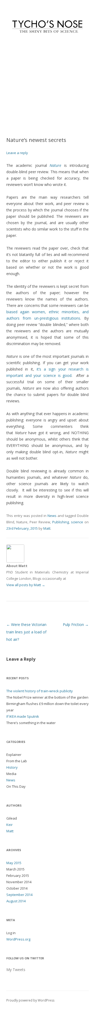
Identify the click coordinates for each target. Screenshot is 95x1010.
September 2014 (19, 894)
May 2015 (13, 862)
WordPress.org (18, 939)
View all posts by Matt (25, 584)
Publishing (60, 522)
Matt (46, 528)
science (77, 522)
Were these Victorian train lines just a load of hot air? (26, 632)
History (12, 767)
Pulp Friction (76, 624)
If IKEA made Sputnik (22, 716)
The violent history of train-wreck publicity (39, 691)
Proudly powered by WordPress (30, 1000)
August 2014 (16, 901)
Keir (9, 824)
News (52, 515)
